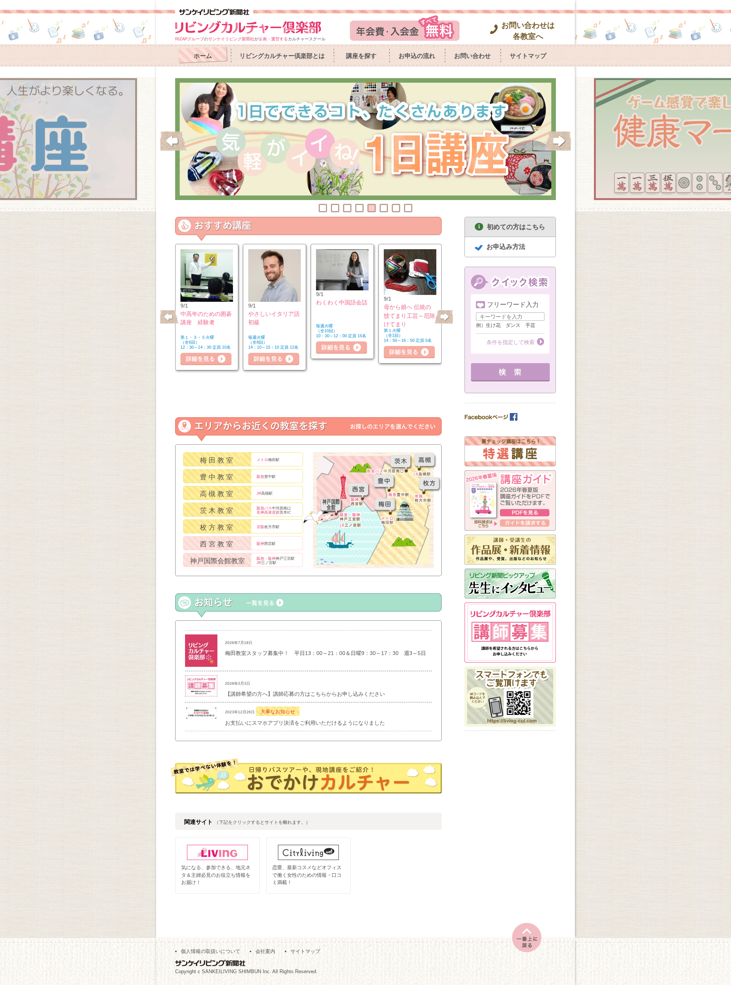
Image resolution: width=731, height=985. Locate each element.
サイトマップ (528, 56)
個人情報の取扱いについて (210, 951)
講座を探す (361, 56)
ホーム (203, 56)
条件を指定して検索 (511, 342)
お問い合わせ (472, 56)
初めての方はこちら (516, 227)
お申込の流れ (417, 56)
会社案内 (265, 951)
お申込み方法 (506, 246)
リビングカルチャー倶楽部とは (282, 56)
